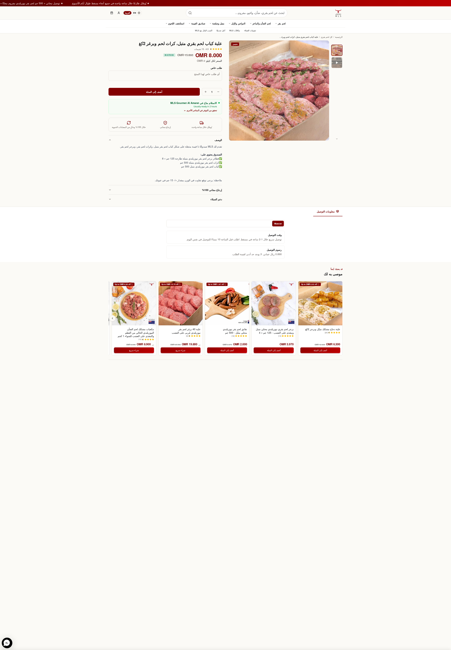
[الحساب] (119, 13)
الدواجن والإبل (238, 23)
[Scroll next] (112, 318)
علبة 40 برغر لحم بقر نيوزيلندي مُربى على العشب (186, 330)
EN (134, 12)
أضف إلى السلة (154, 92)
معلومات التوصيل (326, 211)
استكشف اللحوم (176, 23)
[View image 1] (336, 50)
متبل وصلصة (218, 23)
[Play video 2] (336, 62)
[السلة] (112, 13)
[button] (7, 643)
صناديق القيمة (198, 23)
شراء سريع (180, 350)
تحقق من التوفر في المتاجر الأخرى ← (200, 110)
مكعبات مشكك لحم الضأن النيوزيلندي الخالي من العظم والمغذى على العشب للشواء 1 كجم (136, 332)
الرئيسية (338, 36)
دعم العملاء (216, 199)
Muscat (278, 223)
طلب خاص (216, 68)
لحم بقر (282, 23)
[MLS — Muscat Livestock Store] (338, 13)
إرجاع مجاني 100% (212, 190)
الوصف (218, 140)
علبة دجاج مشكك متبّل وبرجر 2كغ (322, 329)
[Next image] (336, 139)
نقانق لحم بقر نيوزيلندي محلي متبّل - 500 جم (235, 330)
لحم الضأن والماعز (261, 23)
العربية (127, 12)
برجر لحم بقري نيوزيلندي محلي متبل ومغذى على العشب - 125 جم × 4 (275, 330)
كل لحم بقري (326, 36)
